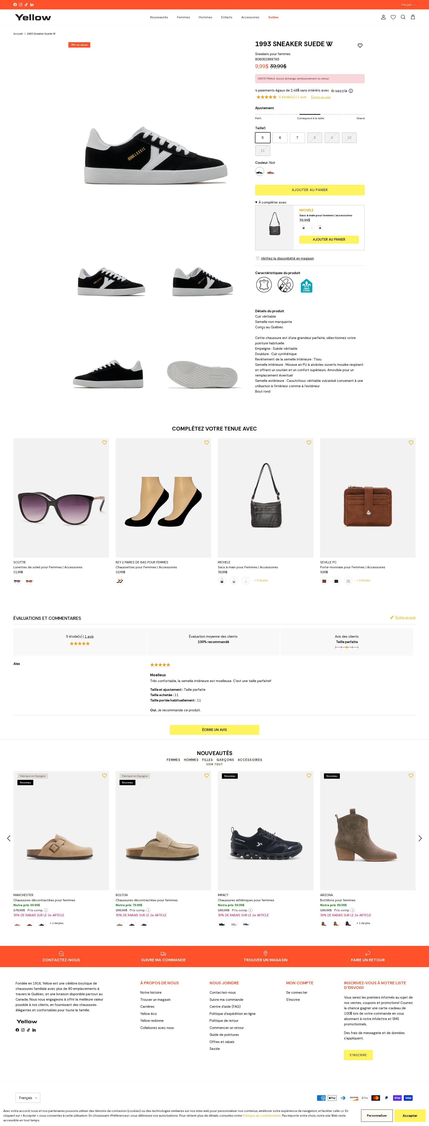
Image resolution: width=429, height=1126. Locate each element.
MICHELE (306, 210)
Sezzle (215, 1049)
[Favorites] (393, 17)
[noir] (259, 171)
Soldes (273, 17)
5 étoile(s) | (292, 97)
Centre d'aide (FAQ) (225, 1006)
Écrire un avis (321, 97)
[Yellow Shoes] (33, 17)
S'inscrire (293, 999)
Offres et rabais (222, 1042)
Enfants (226, 17)
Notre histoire (151, 992)
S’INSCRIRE (358, 1055)
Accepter (410, 1116)
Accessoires (250, 17)
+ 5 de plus (261, 580)
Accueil (18, 33)
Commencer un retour (227, 1028)
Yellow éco (148, 1014)
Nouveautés (159, 17)
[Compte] (382, 17)
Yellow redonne (152, 1020)
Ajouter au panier (310, 190)
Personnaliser (377, 1116)
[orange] (270, 171)
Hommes (205, 17)
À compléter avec (273, 202)
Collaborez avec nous (157, 1028)
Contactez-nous (223, 992)
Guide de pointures (224, 1034)
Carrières (147, 1006)
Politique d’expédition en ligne (233, 1014)
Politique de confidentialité (262, 1116)
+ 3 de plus (363, 580)
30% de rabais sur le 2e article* (190, 5)
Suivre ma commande (226, 999)
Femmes (183, 17)
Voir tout (214, 764)
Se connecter (296, 992)
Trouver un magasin (155, 999)
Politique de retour (224, 1020)
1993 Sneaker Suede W (41, 33)
